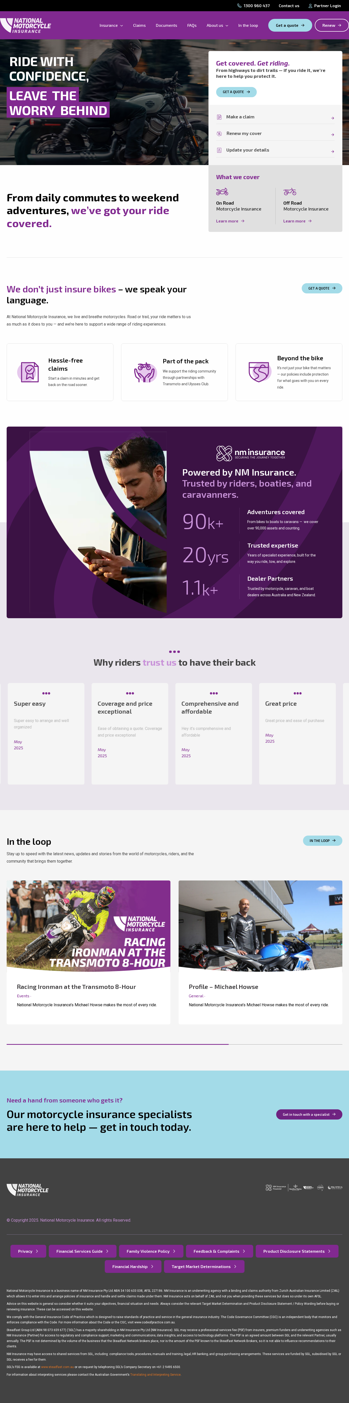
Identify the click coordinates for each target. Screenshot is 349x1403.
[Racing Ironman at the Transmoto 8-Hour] (88, 952)
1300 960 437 (257, 5)
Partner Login (327, 5)
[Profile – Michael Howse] (260, 952)
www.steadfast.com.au (57, 1367)
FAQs (191, 25)
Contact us (289, 5)
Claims (139, 25)
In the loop (248, 25)
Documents (166, 25)
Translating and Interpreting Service (155, 1374)
